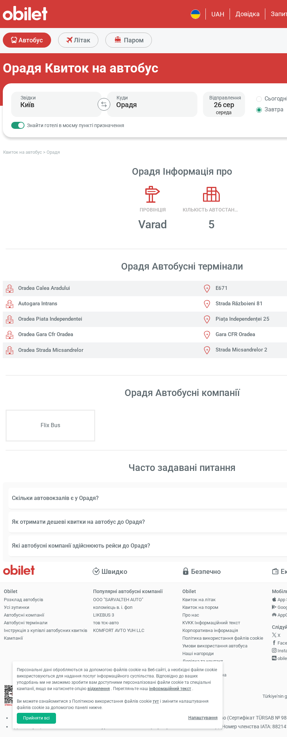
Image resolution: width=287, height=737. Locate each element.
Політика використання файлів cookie (222, 638)
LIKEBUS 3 (103, 615)
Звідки (28, 97)
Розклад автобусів (23, 599)
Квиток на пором (200, 607)
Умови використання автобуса (214, 645)
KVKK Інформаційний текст (211, 622)
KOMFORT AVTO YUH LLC (118, 630)
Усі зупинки (16, 607)
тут (156, 701)
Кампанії (13, 638)
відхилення (99, 688)
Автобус (30, 40)
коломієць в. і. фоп (113, 607)
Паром (133, 40)
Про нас (190, 615)
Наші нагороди (198, 653)
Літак (81, 40)
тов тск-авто (106, 622)
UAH (217, 14)
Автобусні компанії (24, 615)
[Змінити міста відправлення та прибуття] (104, 104)
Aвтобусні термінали (26, 622)
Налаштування (203, 717)
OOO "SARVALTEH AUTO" (118, 599)
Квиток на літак (199, 599)
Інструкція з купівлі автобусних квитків (45, 630)
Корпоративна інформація (210, 630)
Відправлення (225, 97)
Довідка (248, 14)
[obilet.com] (42, 19)
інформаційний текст (170, 688)
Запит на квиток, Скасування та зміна (204, 671)
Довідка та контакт (202, 661)
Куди (122, 97)
